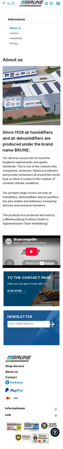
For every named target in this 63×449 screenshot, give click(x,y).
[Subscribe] (52, 324)
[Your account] (46, 3)
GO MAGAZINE (58, 3)
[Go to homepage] (31, 3)
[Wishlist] (13, 3)
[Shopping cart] (51, 3)
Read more (16, 290)
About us (15, 28)
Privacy (14, 43)
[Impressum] (24, 48)
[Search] (9, 3)
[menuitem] (31, 27)
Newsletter (16, 38)
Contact (14, 33)
